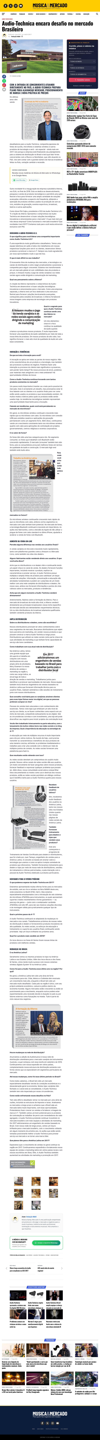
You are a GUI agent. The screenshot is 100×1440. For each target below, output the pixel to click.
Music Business (40, 14)
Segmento (72, 71)
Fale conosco (64, 1429)
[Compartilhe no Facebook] (4, 77)
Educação (86, 14)
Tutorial (70, 14)
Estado (71, 65)
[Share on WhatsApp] (4, 81)
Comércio (14, 14)
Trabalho (22, 14)
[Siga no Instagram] (4, 85)
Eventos (30, 14)
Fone (48, 1255)
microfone (54, 1255)
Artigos (62, 14)
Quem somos (40, 1429)
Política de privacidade (52, 1429)
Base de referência (75, 58)
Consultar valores (83, 80)
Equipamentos (53, 14)
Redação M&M (15, 36)
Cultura (78, 14)
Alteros (29, 1255)
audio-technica (39, 1255)
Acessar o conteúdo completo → (82, 85)
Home (33, 1429)
